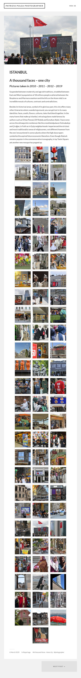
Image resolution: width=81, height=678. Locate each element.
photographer (59, 652)
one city (50, 652)
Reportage (27, 652)
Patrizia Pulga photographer (24, 6)
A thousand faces (39, 652)
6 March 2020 (14, 652)
